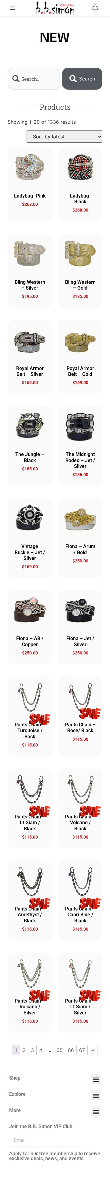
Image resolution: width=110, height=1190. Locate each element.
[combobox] (34, 79)
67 (82, 1050)
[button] (96, 1079)
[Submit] (91, 1141)
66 (71, 1050)
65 (60, 1050)
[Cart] (95, 7)
